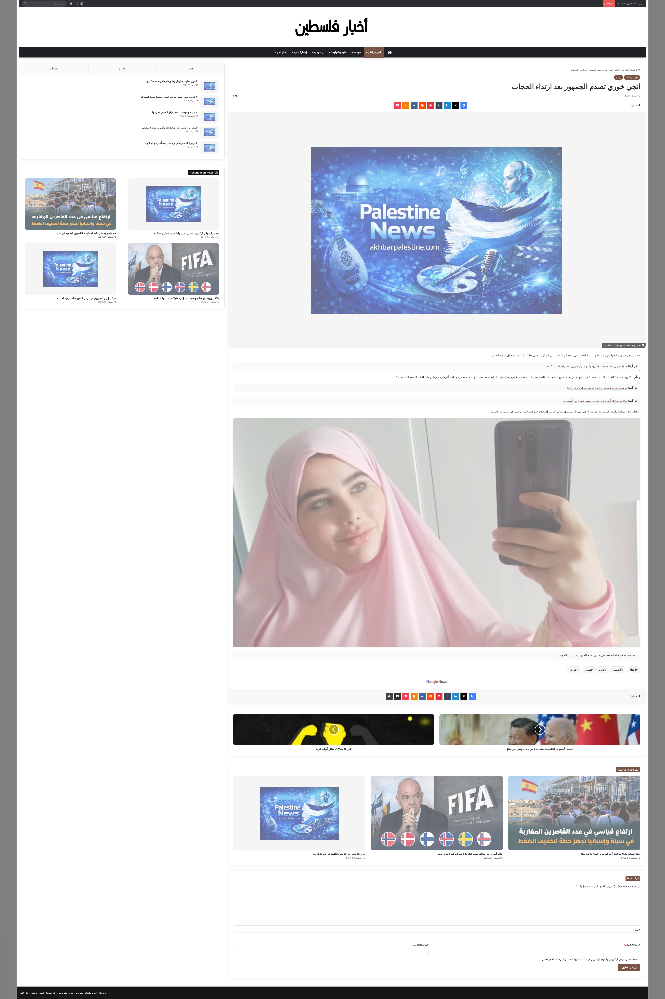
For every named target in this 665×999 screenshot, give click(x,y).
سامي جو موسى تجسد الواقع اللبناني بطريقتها (175, 112)
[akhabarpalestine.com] (332, 27)
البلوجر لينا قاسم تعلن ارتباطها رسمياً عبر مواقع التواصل (170, 142)
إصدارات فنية (300, 52)
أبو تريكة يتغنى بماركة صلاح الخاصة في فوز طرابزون (339, 853)
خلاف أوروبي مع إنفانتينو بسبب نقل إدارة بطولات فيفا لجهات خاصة (470, 853)
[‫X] (455, 105)
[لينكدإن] (447, 105)
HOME (102, 992)
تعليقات (54, 68)
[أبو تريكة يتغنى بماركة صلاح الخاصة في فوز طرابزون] (299, 813)
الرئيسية (634, 69)
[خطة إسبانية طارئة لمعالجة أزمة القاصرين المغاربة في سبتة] (574, 813)
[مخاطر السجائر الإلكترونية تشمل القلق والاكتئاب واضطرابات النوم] (173, 204)
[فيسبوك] (463, 105)
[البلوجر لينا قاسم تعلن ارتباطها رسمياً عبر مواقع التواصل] (209, 147)
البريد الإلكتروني (632, 944)
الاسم (636, 930)
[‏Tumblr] (439, 105)
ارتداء (633, 669)
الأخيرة (122, 68)
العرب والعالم (375, 52)
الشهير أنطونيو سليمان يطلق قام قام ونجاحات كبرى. (172, 81)
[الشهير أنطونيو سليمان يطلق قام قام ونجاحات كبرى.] (209, 86)
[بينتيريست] (430, 105)
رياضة (618, 77)
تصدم (588, 669)
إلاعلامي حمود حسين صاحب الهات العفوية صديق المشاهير (169, 96)
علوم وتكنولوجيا (339, 52)
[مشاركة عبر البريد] (397, 696)
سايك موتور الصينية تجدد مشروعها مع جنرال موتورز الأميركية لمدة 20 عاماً (586, 366)
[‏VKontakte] (414, 105)
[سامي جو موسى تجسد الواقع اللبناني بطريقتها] (209, 116)
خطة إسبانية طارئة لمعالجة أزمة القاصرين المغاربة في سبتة (610, 853)
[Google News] (437, 682)
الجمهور (617, 669)
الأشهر (190, 68)
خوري (573, 669)
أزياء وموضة (318, 52)
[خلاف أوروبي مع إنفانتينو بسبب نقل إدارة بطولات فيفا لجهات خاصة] (437, 813)
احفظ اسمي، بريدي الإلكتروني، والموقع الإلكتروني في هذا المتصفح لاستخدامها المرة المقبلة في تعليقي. (589, 959)
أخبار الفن (282, 52)
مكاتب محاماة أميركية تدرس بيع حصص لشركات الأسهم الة (595, 400)
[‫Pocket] (397, 105)
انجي (602, 669)
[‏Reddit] (422, 105)
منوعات (357, 52)
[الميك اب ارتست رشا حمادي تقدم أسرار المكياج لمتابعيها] (209, 132)
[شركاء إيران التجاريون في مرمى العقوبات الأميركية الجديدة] (70, 269)
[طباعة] (389, 696)
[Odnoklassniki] (405, 105)
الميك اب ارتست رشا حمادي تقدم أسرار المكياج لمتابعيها (170, 127)
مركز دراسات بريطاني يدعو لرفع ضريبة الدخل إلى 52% (597, 387)
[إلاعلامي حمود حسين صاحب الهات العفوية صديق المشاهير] (209, 101)
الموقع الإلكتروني (421, 944)
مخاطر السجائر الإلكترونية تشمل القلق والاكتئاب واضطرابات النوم (186, 233)
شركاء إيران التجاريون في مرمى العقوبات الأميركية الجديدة (86, 298)
